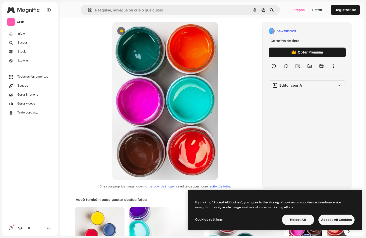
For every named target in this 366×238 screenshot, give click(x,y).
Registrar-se (345, 10)
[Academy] (20, 228)
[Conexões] (11, 228)
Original (144, 31)
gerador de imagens (163, 186)
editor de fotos (220, 186)
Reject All (298, 220)
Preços (299, 10)
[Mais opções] (333, 66)
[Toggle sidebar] (49, 10)
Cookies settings (209, 219)
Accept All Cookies (336, 220)
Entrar (317, 10)
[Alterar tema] (29, 228)
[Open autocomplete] (88, 10)
